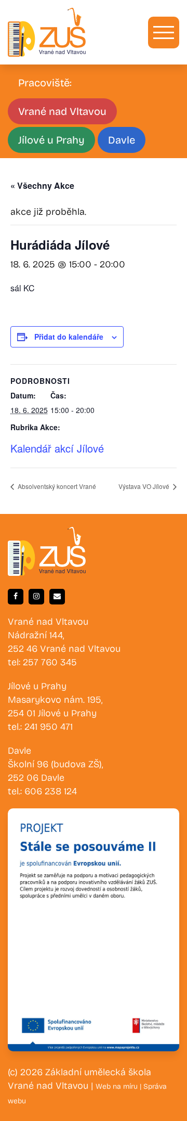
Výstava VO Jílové (144, 486)
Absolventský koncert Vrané (56, 486)
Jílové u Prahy (51, 140)
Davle (121, 140)
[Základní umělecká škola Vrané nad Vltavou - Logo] (47, 32)
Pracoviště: (45, 82)
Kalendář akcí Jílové (57, 448)
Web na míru (118, 1086)
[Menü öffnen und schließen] (163, 32)
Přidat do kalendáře (68, 336)
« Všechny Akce (42, 185)
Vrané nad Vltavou (62, 111)
